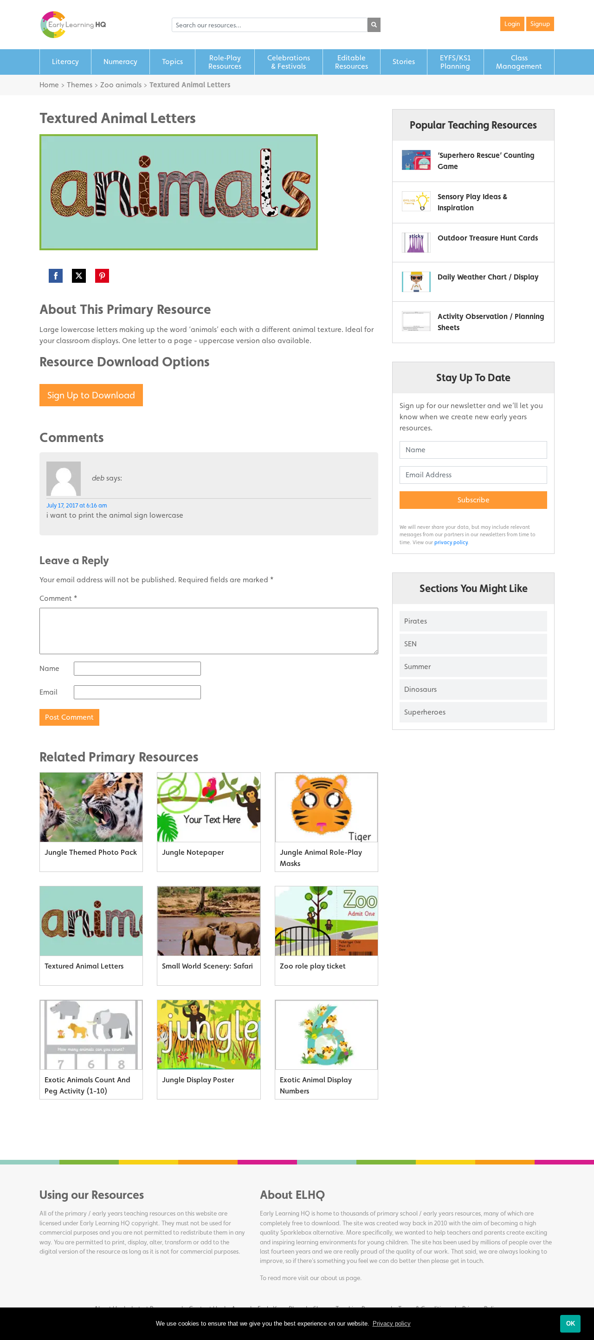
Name (49, 668)
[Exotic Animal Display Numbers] (326, 1035)
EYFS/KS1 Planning (455, 62)
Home (49, 84)
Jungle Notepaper (193, 852)
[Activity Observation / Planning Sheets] (416, 321)
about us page (340, 1277)
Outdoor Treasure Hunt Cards (488, 238)
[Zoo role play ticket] (326, 921)
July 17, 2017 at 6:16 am (76, 505)
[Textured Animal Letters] (91, 921)
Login (512, 23)
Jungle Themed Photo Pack (91, 852)
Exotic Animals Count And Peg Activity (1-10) (87, 1085)
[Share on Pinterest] (102, 276)
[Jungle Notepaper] (208, 807)
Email (48, 692)
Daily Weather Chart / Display (488, 277)
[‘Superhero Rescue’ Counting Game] (416, 160)
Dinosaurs (420, 689)
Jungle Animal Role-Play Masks (321, 858)
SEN (410, 643)
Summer (417, 666)
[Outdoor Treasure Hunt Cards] (416, 243)
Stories (404, 61)
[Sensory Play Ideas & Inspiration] (416, 201)
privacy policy (450, 542)
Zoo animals (121, 84)
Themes (79, 84)
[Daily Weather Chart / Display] (416, 282)
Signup (540, 23)
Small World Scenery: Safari (207, 966)
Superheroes (425, 712)
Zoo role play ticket (313, 966)
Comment (58, 598)
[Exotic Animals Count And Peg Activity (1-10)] (91, 1035)
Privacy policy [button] (392, 1323)
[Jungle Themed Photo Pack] (91, 807)
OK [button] (570, 1323)
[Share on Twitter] (79, 276)
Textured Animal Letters (84, 966)
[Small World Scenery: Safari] (208, 921)
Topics (172, 61)
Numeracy (120, 61)
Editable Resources (351, 62)
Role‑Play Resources (224, 62)
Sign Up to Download (91, 395)
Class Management (519, 62)
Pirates (415, 621)
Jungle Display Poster (198, 1079)
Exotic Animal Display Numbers (316, 1085)
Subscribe (474, 499)
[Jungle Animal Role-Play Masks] (326, 807)
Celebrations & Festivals (288, 62)
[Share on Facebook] (56, 276)
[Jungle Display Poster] (208, 1035)
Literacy (65, 61)
